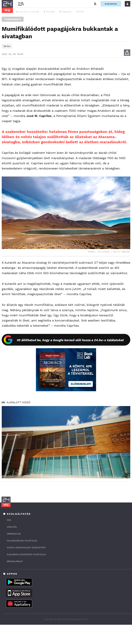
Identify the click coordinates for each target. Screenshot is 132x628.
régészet (67, 11)
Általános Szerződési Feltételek (26, 554)
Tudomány (12, 19)
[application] (66, 442)
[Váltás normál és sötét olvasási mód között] (95, 4)
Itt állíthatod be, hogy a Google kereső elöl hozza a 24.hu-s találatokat (70, 340)
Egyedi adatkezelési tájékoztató (26, 547)
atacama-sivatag (28, 11)
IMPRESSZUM (14, 534)
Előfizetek (111, 4)
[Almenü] (21, 4)
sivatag (50, 11)
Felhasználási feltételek (22, 540)
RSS (9, 520)
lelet (81, 11)
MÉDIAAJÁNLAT (15, 561)
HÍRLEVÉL (12, 527)
